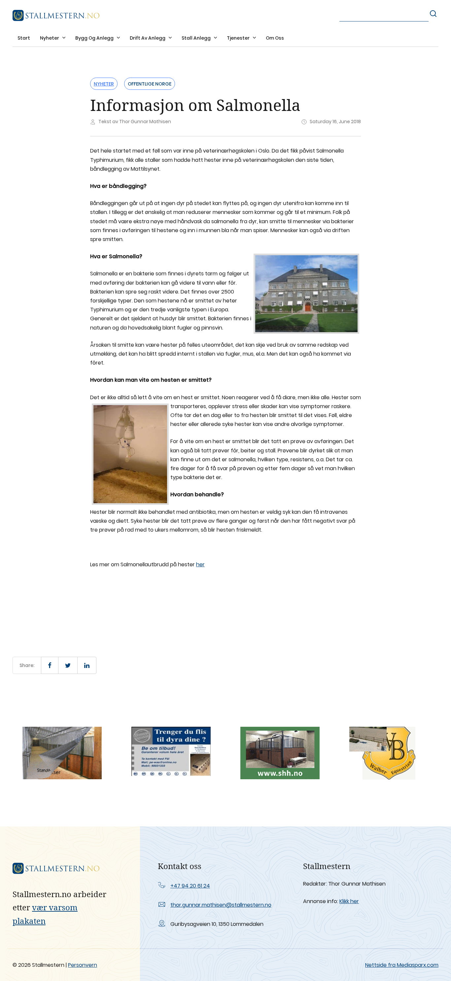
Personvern (82, 965)
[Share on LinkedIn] (86, 665)
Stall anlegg (197, 38)
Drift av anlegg (148, 38)
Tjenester (239, 38)
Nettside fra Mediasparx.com (401, 965)
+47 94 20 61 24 (190, 886)
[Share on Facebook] (49, 665)
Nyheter (50, 38)
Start (23, 38)
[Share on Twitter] (68, 665)
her (200, 564)
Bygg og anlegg (95, 38)
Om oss (275, 38)
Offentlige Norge (149, 84)
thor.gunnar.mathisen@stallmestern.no (220, 905)
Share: (26, 665)
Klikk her (349, 901)
